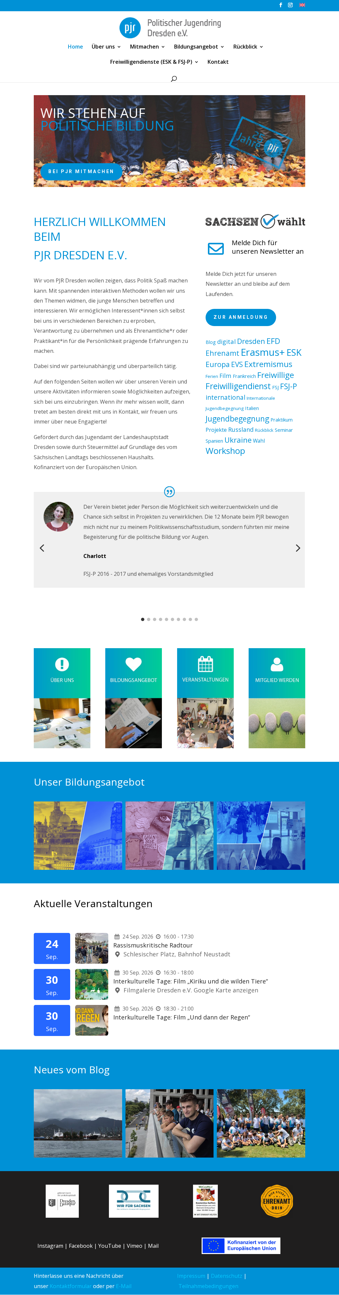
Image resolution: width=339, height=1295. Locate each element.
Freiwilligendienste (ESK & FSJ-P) (151, 62)
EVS (237, 364)
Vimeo (134, 1245)
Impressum (191, 1275)
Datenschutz (226, 1275)
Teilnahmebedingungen (208, 1286)
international (225, 397)
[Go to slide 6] (172, 619)
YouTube (109, 1245)
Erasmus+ (263, 352)
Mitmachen (144, 47)
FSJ (275, 387)
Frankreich (244, 376)
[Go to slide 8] (184, 619)
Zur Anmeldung (241, 317)
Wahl (259, 440)
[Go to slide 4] (160, 619)
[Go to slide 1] (142, 619)
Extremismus (268, 364)
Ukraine (238, 440)
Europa (218, 364)
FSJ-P (288, 386)
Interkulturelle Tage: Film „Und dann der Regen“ (181, 1017)
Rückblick (245, 47)
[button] (42, 548)
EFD (273, 341)
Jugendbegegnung (237, 418)
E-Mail (123, 1286)
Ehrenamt (222, 353)
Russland (241, 429)
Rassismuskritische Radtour (153, 945)
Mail (153, 1245)
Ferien (212, 376)
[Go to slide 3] (154, 619)
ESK (294, 352)
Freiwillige (275, 374)
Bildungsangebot (196, 47)
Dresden (251, 341)
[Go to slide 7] (178, 619)
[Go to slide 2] (148, 619)
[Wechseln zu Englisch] (302, 7)
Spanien (214, 440)
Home (75, 47)
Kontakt (218, 62)
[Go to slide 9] (190, 619)
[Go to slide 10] (196, 619)
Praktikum (281, 419)
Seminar (284, 429)
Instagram (50, 1245)
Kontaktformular (71, 1286)
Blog (211, 342)
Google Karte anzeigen (226, 990)
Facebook (81, 1245)
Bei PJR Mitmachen (81, 171)
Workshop (225, 451)
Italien (252, 408)
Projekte (216, 429)
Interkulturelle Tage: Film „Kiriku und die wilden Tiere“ (190, 981)
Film (225, 376)
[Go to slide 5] (166, 619)
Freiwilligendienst (238, 386)
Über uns (103, 47)
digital (226, 341)
